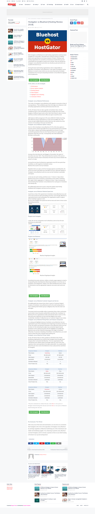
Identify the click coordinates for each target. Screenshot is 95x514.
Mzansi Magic (74, 56)
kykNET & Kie (73, 78)
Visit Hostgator (34, 80)
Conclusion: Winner (36, 96)
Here (53, 403)
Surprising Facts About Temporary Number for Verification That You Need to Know (18, 71)
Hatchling (47, 353)
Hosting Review (33, 18)
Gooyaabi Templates (26, 505)
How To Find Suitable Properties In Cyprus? (18, 59)
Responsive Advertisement (47, 12)
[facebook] (82, 1)
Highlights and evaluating (37, 94)
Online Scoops (9, 488)
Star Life (73, 66)
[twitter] (84, 1)
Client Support (34, 92)
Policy (24, 1)
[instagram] (86, 1)
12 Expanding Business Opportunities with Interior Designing (19, 77)
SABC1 (72, 62)
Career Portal (9, 489)
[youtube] (82, 23)
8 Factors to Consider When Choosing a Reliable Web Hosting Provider (34, 476)
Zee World (73, 70)
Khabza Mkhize (31, 27)
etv (72, 74)
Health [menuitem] (67, 4)
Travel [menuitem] (43, 4)
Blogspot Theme (14, 505)
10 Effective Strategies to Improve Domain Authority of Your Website (19, 42)
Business (47, 389)
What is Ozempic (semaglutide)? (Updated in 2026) (19, 47)
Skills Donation (10, 487)
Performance (34, 86)
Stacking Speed (35, 90)
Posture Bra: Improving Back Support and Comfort (19, 65)
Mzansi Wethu (74, 58)
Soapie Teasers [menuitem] (80, 4)
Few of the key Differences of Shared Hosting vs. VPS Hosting (60, 476)
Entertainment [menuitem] (59, 4)
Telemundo (73, 68)
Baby (47, 371)
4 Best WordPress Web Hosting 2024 (46, 475)
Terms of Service (31, 1)
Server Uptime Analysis (37, 88)
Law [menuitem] (72, 4)
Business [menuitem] (28, 4)
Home (9, 1)
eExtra (72, 72)
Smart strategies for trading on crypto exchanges (18, 36)
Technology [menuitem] (50, 4)
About (14, 1)
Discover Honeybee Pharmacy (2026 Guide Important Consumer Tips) (19, 53)
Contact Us (86, 505)
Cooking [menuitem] (36, 4)
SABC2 (72, 64)
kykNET (72, 76)
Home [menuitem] (21, 4)
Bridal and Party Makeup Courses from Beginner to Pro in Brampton (78, 45)
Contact (19, 1)
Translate (17, 23)
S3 (71, 60)
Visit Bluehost (45, 80)
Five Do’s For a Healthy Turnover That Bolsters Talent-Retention (19, 30)
